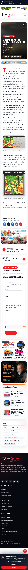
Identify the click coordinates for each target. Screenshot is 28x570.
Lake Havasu (15, 431)
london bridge (8, 440)
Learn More (14, 564)
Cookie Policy (5, 526)
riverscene (17, 440)
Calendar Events (6, 495)
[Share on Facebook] (4, 224)
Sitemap (4, 509)
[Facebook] (2, 2)
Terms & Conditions (7, 520)
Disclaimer (5, 523)
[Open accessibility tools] (25, 551)
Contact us (5, 489)
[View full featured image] (24, 24)
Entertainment (6, 498)
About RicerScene (7, 506)
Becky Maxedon (10, 50)
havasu (6, 431)
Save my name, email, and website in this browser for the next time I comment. (13, 305)
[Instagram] (5, 2)
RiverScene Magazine (10, 443)
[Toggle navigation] (25, 14)
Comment (8, 310)
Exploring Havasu (7, 501)
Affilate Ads (5, 529)
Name (7, 289)
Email (7, 296)
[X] (7, 2)
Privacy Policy (6, 517)
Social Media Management (9, 531)
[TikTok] (12, 2)
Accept (14, 567)
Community (5, 503)
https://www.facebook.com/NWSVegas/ (15, 207)
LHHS (22, 437)
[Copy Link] (20, 224)
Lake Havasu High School (11, 437)
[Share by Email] (16, 224)
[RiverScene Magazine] (8, 15)
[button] (14, 141)
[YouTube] (9, 2)
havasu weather (16, 56)
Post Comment (11, 333)
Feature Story (16, 427)
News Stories (5, 492)
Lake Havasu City (9, 434)
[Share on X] (8, 224)
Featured (6, 56)
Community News (9, 36)
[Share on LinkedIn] (12, 224)
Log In (4, 534)
